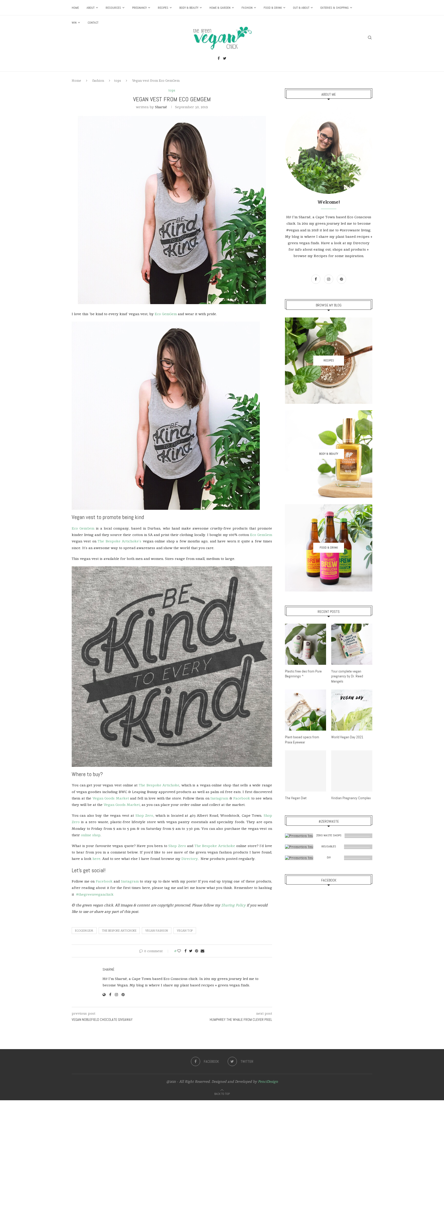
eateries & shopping (334, 8)
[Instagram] (329, 279)
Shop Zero (144, 815)
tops (117, 80)
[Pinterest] (341, 279)
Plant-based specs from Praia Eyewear (302, 739)
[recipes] (328, 360)
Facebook (241, 798)
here (96, 858)
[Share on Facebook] (185, 951)
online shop (90, 835)
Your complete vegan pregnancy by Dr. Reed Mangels (347, 676)
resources (113, 8)
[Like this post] (179, 951)
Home (75, 8)
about (91, 8)
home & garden (219, 8)
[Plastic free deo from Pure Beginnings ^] (305, 644)
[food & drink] (328, 548)
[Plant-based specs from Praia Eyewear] (305, 710)
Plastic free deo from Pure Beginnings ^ (303, 674)
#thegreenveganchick (95, 894)
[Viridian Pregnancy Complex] (351, 771)
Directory (189, 858)
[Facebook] (219, 59)
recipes (163, 8)
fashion (247, 8)
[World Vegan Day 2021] (351, 710)
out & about (301, 8)
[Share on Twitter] (190, 951)
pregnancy (139, 8)
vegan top (185, 930)
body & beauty (188, 8)
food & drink (273, 8)
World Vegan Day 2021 (347, 737)
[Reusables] (328, 846)
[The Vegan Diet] (305, 771)
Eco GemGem (166, 314)
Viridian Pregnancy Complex (351, 798)
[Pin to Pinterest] (196, 951)
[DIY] (328, 858)
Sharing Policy (233, 905)
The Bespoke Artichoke (159, 785)
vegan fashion (156, 930)
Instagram (219, 798)
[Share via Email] (202, 951)
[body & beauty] (328, 454)
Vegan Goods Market (110, 798)
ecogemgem (84, 930)
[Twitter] (224, 59)
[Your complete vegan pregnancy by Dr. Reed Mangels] (351, 644)
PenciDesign (268, 1081)
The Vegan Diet (296, 798)
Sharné (161, 107)
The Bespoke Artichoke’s (119, 541)
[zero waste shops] (328, 835)
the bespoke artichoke (119, 930)
